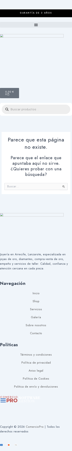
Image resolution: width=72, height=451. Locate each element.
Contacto (36, 333)
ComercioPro (35, 427)
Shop (36, 301)
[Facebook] (36, 405)
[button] (36, 25)
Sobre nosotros (36, 325)
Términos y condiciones (36, 354)
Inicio (36, 293)
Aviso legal (36, 370)
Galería (36, 317)
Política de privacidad (36, 362)
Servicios (36, 309)
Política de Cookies (36, 378)
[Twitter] (36, 413)
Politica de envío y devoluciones (36, 386)
